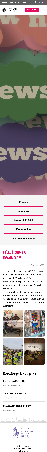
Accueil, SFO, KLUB (23, 220)
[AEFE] (11, 10)
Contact (24, 2)
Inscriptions (32, 10)
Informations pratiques (23, 238)
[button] (43, 2)
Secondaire (23, 211)
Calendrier (13, 2)
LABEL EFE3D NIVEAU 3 (14, 393)
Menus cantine (23, 229)
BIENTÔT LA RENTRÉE (14, 381)
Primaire (23, 202)
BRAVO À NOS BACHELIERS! (17, 406)
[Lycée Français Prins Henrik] (4, 10)
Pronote (4, 2)
